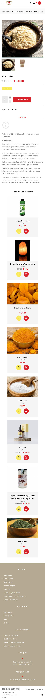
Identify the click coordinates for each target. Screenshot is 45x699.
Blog (5, 619)
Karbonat (23, 401)
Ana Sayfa (6, 11)
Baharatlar (8, 575)
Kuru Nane (22, 541)
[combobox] (39, 3)
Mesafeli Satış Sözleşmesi (14, 642)
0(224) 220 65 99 (22, 672)
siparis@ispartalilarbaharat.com (22, 679)
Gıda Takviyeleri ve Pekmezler (15, 596)
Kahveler (7, 589)
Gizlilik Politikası (10, 639)
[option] (22, 38)
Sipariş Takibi (9, 616)
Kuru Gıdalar (20, 11)
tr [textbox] (39, 3)
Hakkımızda (8, 612)
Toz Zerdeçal (22, 357)
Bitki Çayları (8, 582)
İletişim (6, 623)
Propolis (22, 447)
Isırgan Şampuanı (22, 221)
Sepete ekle (22, 99)
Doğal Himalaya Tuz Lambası (22, 264)
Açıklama (22, 117)
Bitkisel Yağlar (9, 586)
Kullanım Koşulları (11, 635)
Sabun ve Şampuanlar (12, 593)
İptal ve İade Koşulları (12, 646)
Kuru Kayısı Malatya (22, 308)
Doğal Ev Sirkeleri (11, 600)
